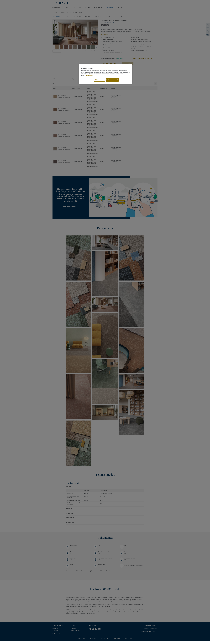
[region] (105, 74)
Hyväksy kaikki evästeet (112, 79)
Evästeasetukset (99, 79)
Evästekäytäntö (89, 75)
